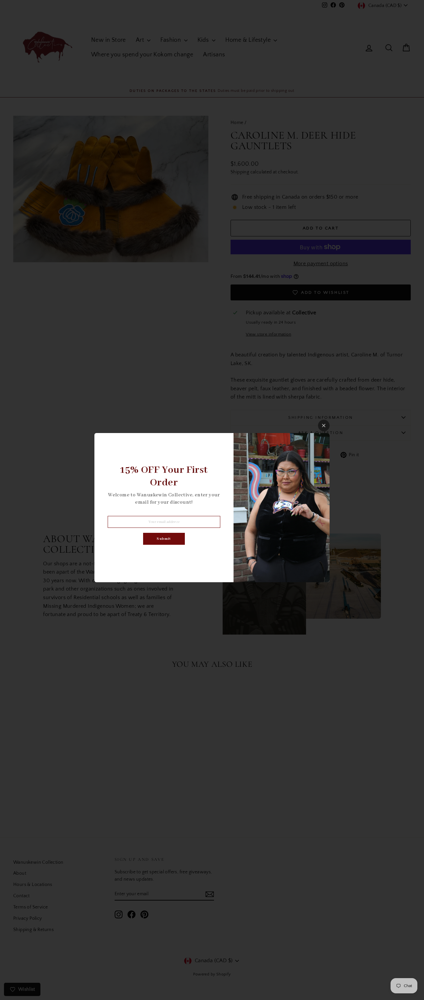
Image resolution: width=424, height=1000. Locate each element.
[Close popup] (324, 425)
